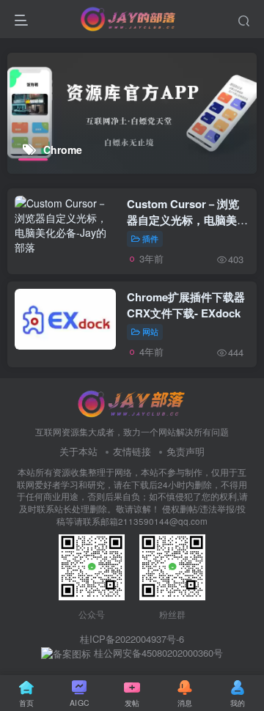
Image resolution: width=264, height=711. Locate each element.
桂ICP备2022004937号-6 (132, 639)
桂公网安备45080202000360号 (157, 653)
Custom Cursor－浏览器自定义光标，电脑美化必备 (187, 220)
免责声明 (185, 451)
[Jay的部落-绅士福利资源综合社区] (132, 402)
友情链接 (132, 451)
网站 (150, 331)
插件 (150, 238)
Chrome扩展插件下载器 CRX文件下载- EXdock (186, 305)
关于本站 (78, 451)
